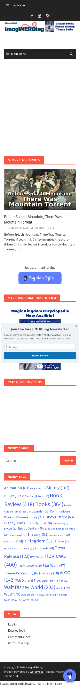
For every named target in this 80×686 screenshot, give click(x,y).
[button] (40, 329)
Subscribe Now (40, 355)
